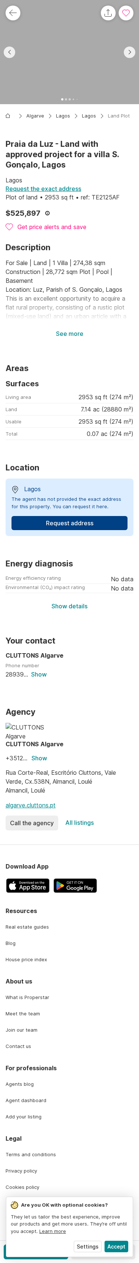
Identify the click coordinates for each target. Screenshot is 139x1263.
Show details (69, 606)
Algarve (35, 116)
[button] (69, 52)
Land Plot (119, 116)
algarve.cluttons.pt (31, 805)
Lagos (63, 116)
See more (69, 333)
